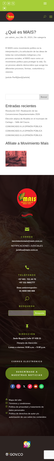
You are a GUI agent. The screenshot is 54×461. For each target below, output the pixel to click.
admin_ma (14, 37)
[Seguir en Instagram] (8, 3)
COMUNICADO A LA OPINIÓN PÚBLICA (23, 126)
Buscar (44, 97)
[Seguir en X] (13, 3)
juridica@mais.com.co (27, 250)
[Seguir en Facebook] (4, 3)
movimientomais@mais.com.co (27, 241)
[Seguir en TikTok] (30, 386)
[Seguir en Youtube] (4, 8)
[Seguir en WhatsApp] (41, 386)
